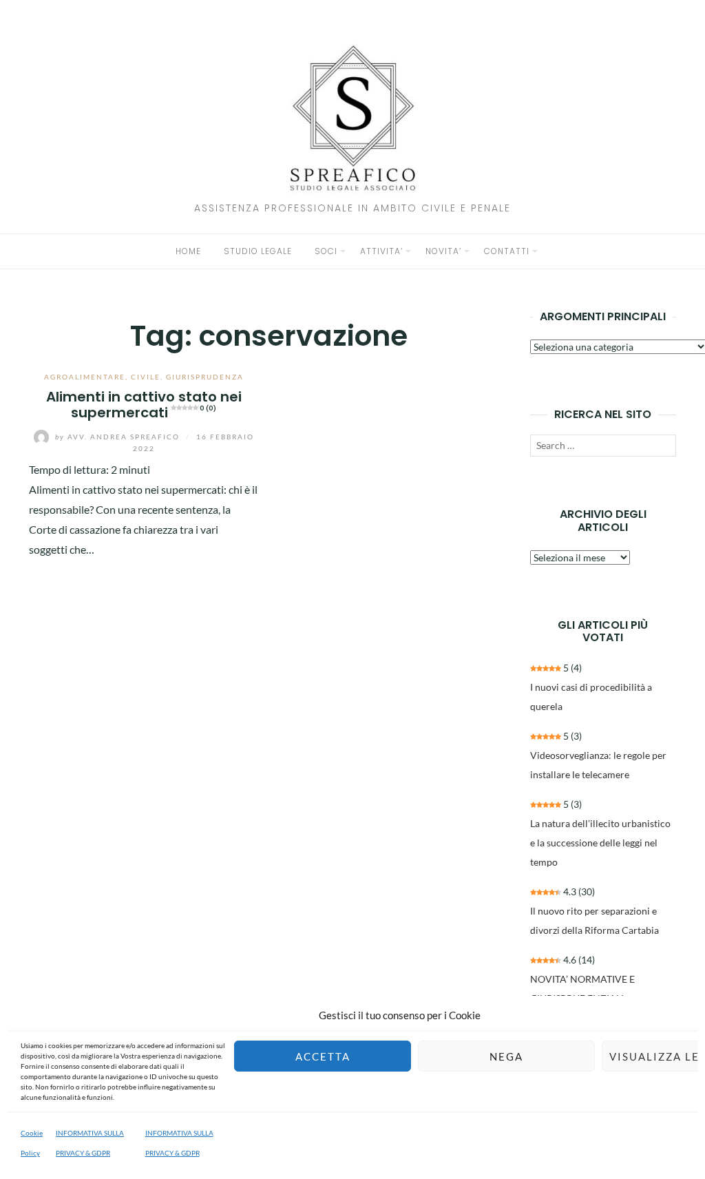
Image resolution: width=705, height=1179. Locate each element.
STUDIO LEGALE (258, 251)
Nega (506, 1056)
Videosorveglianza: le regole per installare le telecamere (598, 764)
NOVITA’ (443, 251)
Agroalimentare (84, 377)
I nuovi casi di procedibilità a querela (591, 696)
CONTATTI (506, 251)
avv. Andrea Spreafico (118, 436)
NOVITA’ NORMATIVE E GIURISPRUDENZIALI (582, 988)
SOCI (326, 251)
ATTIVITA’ (381, 251)
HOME (188, 251)
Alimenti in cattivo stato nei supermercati (144, 404)
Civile (145, 377)
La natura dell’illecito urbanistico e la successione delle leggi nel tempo (600, 842)
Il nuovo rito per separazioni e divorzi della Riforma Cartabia (594, 920)
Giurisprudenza (205, 377)
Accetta (322, 1056)
